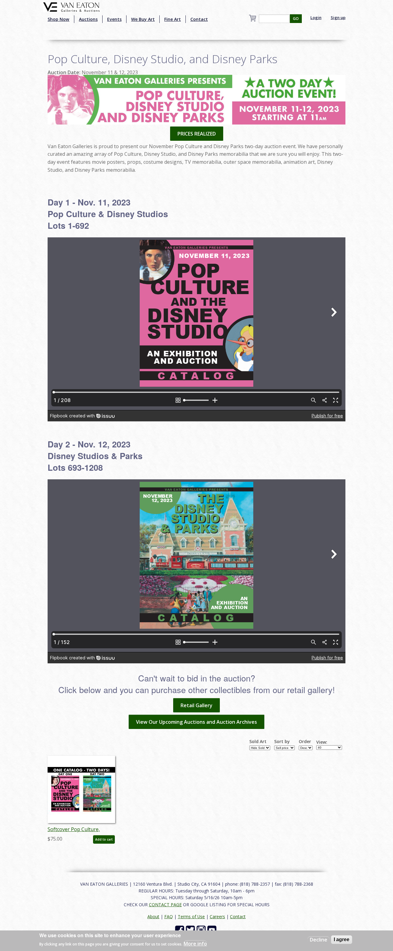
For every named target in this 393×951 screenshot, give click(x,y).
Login (315, 17)
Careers (217, 916)
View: (321, 742)
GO (296, 18)
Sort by (282, 741)
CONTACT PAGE (165, 904)
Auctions (88, 19)
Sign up (338, 17)
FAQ (168, 916)
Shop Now (58, 19)
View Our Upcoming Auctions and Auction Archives (196, 722)
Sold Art (258, 741)
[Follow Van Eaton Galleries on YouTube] (212, 930)
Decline (318, 939)
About (153, 916)
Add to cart (104, 839)
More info (195, 943)
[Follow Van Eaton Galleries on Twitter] (191, 930)
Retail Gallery (196, 705)
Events (114, 19)
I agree (341, 939)
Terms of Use (191, 916)
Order (305, 741)
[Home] (71, 6)
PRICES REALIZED (196, 133)
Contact (199, 19)
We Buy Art (143, 19)
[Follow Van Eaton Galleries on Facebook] (180, 930)
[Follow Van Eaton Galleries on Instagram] (201, 930)
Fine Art (172, 19)
